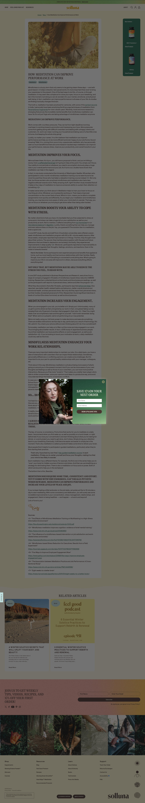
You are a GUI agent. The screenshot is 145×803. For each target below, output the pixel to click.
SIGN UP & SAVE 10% (89, 412)
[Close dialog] (103, 382)
